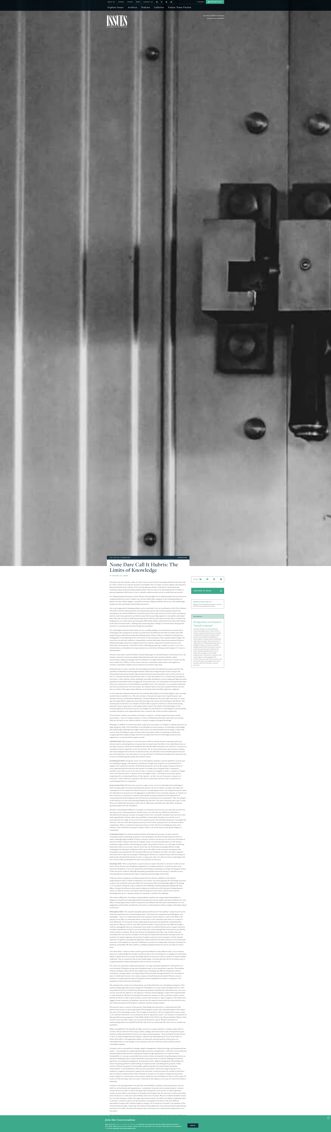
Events (121, 2)
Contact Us (148, 2)
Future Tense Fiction (179, 7)
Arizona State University (215, 18)
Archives (132, 7)
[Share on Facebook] (207, 579)
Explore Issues (116, 7)
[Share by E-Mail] (221, 579)
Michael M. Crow (120, 576)
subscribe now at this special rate (124, 1128)
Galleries (159, 7)
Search (201, 2)
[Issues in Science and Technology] (117, 21)
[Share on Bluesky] (201, 579)
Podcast (145, 7)
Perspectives (182, 557)
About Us (111, 2)
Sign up (193, 1125)
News (138, 2)
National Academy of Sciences (213, 16)
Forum (130, 2)
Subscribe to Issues (202, 591)
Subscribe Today (215, 2)
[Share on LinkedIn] (214, 579)
